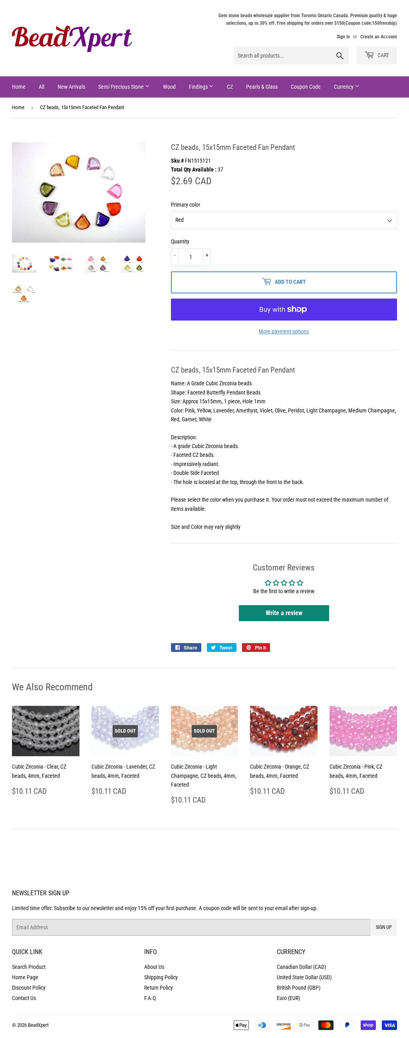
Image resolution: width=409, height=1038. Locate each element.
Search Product (29, 967)
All (41, 87)
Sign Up (384, 927)
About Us (154, 967)
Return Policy (158, 987)
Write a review (284, 613)
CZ (230, 87)
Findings (199, 87)
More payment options (284, 331)
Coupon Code (306, 87)
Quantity (180, 241)
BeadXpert (38, 1025)
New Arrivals (71, 87)
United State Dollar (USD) (304, 977)
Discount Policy (29, 987)
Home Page (25, 977)
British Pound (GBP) (298, 987)
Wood (169, 87)
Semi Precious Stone (121, 87)
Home (19, 87)
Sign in (343, 37)
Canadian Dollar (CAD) (301, 967)
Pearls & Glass (262, 87)
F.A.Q (150, 998)
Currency (344, 87)
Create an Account (378, 37)
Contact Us (24, 998)
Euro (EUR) (288, 998)
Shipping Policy (161, 977)
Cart (382, 55)
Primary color (185, 204)
